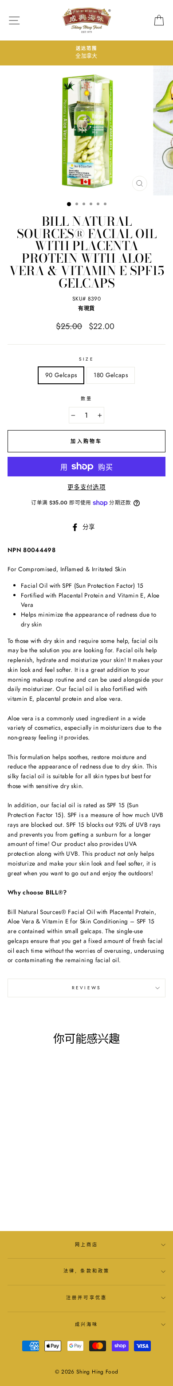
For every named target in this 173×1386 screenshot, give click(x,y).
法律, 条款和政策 (86, 1271)
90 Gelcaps (61, 374)
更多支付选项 (86, 487)
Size (86, 359)
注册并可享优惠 (86, 1297)
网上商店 (86, 1244)
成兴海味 (86, 1324)
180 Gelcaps (111, 374)
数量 (86, 398)
